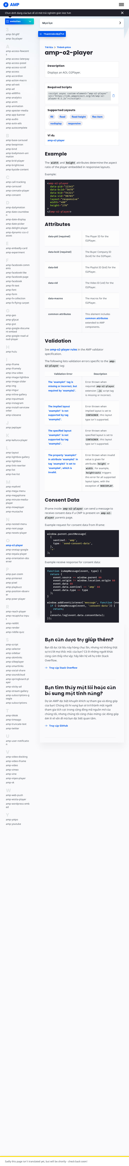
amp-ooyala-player (16, 553)
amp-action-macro (16, 80)
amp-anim (11, 101)
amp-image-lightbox (17, 377)
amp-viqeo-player (16, 778)
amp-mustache (14, 511)
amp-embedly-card (16, 248)
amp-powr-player (15, 598)
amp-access (12, 71)
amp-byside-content (17, 169)
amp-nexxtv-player (16, 532)
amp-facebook (14, 281)
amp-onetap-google (17, 549)
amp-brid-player (15, 160)
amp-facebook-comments (18, 266)
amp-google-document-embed (17, 330)
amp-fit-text (12, 285)
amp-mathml (13, 486)
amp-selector (13, 648)
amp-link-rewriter (16, 465)
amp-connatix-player (17, 190)
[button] (121, 4)
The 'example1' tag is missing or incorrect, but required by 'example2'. (62, 386)
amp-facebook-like (16, 272)
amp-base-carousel (17, 140)
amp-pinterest (14, 578)
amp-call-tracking (16, 181)
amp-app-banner (15, 114)
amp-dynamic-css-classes (17, 234)
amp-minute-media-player (17, 501)
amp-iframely (13, 368)
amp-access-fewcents (17, 52)
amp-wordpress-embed (18, 805)
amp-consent (13, 194)
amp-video (12, 765)
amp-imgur (12, 390)
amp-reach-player (16, 611)
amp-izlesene (13, 415)
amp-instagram (14, 403)
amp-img (11, 385)
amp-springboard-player (17, 680)
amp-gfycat (12, 319)
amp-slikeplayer (15, 661)
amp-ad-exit (12, 84)
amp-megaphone (15, 495)
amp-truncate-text (16, 724)
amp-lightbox (13, 461)
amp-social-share (15, 670)
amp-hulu (11, 351)
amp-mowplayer (15, 507)
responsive (74, 123)
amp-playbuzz (14, 587)
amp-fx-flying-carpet (17, 302)
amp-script (12, 644)
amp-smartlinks (15, 666)
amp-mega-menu (16, 491)
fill (51, 116)
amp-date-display (16, 219)
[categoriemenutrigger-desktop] (52, 34)
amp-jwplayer (13, 427)
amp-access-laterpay (17, 58)
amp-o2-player (14, 545)
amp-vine (11, 773)
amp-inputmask (15, 398)
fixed (62, 116)
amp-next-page (14, 528)
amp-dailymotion (15, 207)
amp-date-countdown (17, 213)
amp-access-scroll (16, 67)
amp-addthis (13, 93)
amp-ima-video (14, 372)
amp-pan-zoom (14, 574)
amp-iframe (12, 364)
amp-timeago (13, 719)
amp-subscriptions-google (17, 697)
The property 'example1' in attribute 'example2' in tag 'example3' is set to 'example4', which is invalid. (63, 463)
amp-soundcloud (15, 674)
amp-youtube (13, 823)
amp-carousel (13, 186)
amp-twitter (12, 728)
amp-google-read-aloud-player (17, 337)
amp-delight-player (17, 227)
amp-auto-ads (14, 123)
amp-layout (12, 452)
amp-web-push (14, 795)
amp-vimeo (12, 769)
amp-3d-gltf (12, 34)
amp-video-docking (17, 756)
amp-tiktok (12, 715)
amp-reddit (12, 623)
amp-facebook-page (17, 276)
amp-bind (11, 148)
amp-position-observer (17, 593)
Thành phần (64, 47)
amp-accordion (14, 76)
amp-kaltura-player (17, 440)
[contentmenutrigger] (82, 23)
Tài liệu (49, 47)
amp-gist (11, 324)
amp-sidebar (13, 653)
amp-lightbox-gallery (18, 456)
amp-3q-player (14, 38)
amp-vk (10, 782)
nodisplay (56, 123)
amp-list (10, 469)
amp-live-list (13, 474)
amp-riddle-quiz (15, 632)
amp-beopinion (14, 144)
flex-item (97, 116)
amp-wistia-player (16, 799)
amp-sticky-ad (14, 686)
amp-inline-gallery (16, 394)
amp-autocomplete (16, 127)
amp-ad (10, 88)
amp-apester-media (17, 110)
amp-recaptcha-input (17, 617)
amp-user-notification (17, 742)
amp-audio (12, 119)
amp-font (11, 289)
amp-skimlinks (14, 657)
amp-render (12, 627)
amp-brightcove (15, 165)
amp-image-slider (16, 381)
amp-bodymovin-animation (17, 154)
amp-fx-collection (15, 298)
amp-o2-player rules (63, 349)
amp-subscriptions (16, 702)
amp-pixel (11, 582)
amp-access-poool (16, 63)
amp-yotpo (12, 819)
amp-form (11, 294)
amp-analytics (14, 97)
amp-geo (11, 315)
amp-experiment (15, 252)
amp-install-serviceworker (17, 409)
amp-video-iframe (16, 761)
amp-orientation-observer (17, 560)
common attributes (96, 318)
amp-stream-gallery (17, 691)
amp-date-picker (15, 223)
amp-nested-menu (16, 524)
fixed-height (79, 116)
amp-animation (14, 106)
